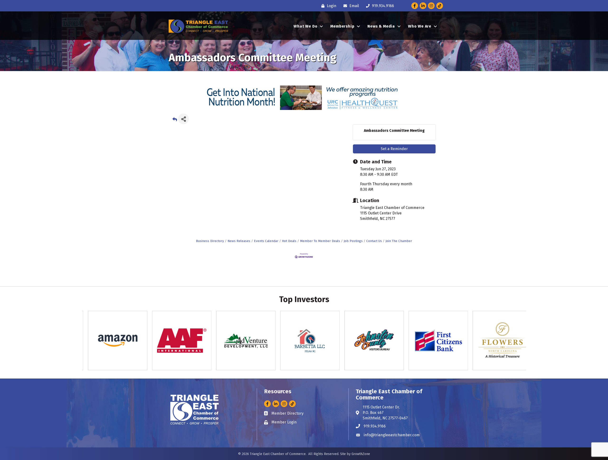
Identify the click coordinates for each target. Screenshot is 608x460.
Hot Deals (289, 241)
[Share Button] (183, 119)
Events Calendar (266, 241)
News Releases (239, 241)
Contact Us (374, 241)
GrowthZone (361, 454)
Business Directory (210, 241)
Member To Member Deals (320, 241)
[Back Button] (174, 120)
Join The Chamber (398, 241)
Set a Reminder (394, 149)
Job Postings (353, 241)
